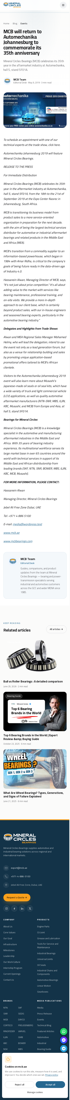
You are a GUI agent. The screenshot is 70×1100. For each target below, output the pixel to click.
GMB (20, 1037)
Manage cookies (35, 1092)
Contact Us (8, 980)
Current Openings (12, 974)
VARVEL (22, 1031)
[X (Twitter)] (30, 908)
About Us (7, 926)
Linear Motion (44, 986)
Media (40, 1007)
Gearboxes (42, 992)
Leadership (8, 956)
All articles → (56, 629)
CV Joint (41, 932)
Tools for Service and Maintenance (47, 945)
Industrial (41, 1043)
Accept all (50, 1084)
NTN (5, 1007)
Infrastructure (10, 944)
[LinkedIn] (22, 908)
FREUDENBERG (25, 1025)
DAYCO (21, 1019)
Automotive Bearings (47, 980)
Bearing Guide (44, 1049)
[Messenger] (63, 1040)
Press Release (44, 1013)
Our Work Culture (11, 962)
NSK (5, 1049)
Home (6, 23)
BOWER (22, 1043)
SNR (5, 1013)
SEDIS (21, 1013)
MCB (5, 1019)
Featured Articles (45, 1031)
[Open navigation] (63, 5)
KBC (5, 1043)
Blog (15, 23)
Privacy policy (51, 1075)
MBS (20, 1049)
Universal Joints (45, 959)
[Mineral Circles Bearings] (12, 5)
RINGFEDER (9, 1031)
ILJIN (5, 1037)
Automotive (43, 1037)
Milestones (9, 950)
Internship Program (12, 968)
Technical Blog (44, 1025)
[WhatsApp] (63, 1031)
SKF (20, 1007)
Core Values (9, 932)
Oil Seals (41, 965)
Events (40, 1019)
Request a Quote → (17, 897)
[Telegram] (63, 1048)
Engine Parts (43, 926)
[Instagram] (6, 908)
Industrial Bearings (46, 953)
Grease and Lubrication (48, 938)
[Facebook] (14, 908)
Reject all (19, 1084)
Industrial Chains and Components (47, 972)
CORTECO (8, 1025)
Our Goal (7, 938)
